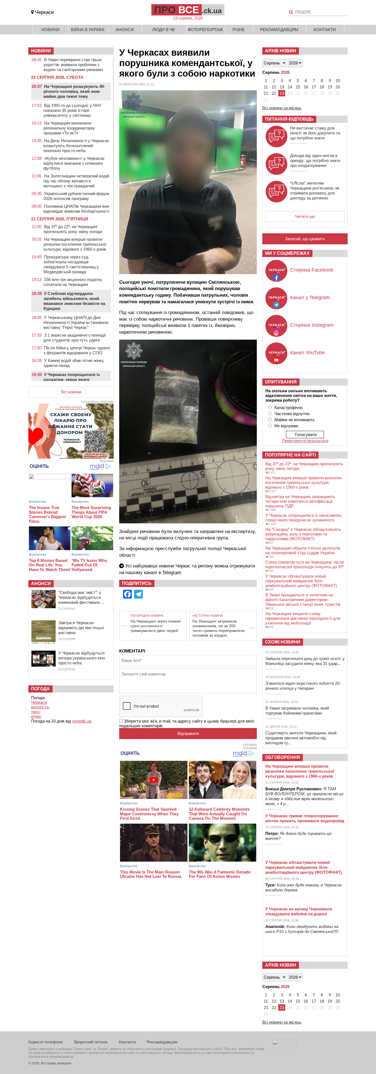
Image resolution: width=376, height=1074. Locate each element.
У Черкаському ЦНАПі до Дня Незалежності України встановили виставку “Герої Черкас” (75, 322)
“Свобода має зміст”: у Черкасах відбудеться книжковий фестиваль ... (81, 597)
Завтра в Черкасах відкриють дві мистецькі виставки (81, 627)
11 (266, 87)
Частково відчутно (291, 413)
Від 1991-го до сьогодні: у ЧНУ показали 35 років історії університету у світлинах (72, 110)
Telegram (171, 572)
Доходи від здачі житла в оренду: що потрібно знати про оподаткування (315, 160)
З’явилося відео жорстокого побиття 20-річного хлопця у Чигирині (303, 686)
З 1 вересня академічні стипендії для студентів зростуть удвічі (74, 337)
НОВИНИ (41, 50)
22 (274, 93)
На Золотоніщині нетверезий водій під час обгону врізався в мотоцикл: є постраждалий (76, 181)
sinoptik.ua (81, 721)
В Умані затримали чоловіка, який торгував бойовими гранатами (297, 710)
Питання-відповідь (289, 119)
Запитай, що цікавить (305, 238)
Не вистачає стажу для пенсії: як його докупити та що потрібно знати (315, 133)
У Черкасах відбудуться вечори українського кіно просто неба (81, 658)
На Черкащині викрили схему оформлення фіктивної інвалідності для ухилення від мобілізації (302, 618)
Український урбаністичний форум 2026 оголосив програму (76, 196)
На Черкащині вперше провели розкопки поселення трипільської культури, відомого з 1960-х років (74, 244)
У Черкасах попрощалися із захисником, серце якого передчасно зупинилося (303, 517)
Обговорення (282, 757)
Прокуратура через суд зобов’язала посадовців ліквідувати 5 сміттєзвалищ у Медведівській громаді (71, 264)
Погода (40, 688)
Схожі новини (282, 642)
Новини (50, 29)
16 (306, 87)
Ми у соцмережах (287, 253)
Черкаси (44, 12)
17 (314, 87)
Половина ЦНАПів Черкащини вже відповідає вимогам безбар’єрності (76, 208)
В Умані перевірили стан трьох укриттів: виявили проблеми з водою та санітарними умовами (73, 64)
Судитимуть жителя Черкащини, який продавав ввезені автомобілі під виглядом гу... (300, 738)
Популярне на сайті (290, 455)
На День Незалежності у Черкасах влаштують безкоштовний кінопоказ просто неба (76, 145)
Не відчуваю (286, 425)
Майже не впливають (294, 419)
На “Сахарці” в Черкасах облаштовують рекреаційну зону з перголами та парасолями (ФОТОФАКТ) (303, 534)
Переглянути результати (305, 440)
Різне (239, 29)
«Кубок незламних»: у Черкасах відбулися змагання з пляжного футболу (74, 163)
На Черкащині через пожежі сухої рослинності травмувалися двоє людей (155, 626)
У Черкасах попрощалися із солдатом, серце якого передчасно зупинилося (71, 379)
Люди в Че (163, 29)
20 (338, 87)
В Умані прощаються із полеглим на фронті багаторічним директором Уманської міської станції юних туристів (302, 600)
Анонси (125, 29)
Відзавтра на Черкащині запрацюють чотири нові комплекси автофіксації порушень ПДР (300, 501)
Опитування (281, 382)
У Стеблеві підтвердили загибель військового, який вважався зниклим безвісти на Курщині (74, 301)
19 (330, 87)
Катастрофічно (288, 407)
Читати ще (305, 216)
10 (338, 80)
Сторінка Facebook (311, 270)
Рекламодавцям (279, 29)
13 (282, 87)
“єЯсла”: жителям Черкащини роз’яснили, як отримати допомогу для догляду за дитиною (314, 190)
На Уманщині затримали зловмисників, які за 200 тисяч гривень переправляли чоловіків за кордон (218, 628)
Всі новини (71, 391)
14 (290, 87)
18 (322, 87)
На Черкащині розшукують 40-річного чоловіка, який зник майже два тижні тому (74, 91)
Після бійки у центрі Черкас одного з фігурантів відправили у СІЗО (76, 350)
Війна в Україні (87, 29)
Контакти (325, 29)
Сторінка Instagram (312, 325)
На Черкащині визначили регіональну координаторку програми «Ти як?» (69, 128)
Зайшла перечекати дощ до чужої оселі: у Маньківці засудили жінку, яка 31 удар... (305, 661)
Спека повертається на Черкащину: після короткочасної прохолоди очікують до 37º (304, 564)
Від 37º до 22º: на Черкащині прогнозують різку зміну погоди (72, 229)
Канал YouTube (307, 352)
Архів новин (280, 50)
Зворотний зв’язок (90, 1042)
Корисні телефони (45, 1042)
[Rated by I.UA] (285, 1046)
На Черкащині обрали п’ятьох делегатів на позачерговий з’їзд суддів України (302, 550)
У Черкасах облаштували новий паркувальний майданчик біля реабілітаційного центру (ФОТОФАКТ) (301, 581)
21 (266, 93)
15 (298, 87)
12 (274, 87)
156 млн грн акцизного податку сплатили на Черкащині (72, 282)
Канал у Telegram (310, 297)
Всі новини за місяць (281, 107)
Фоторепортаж (205, 29)
